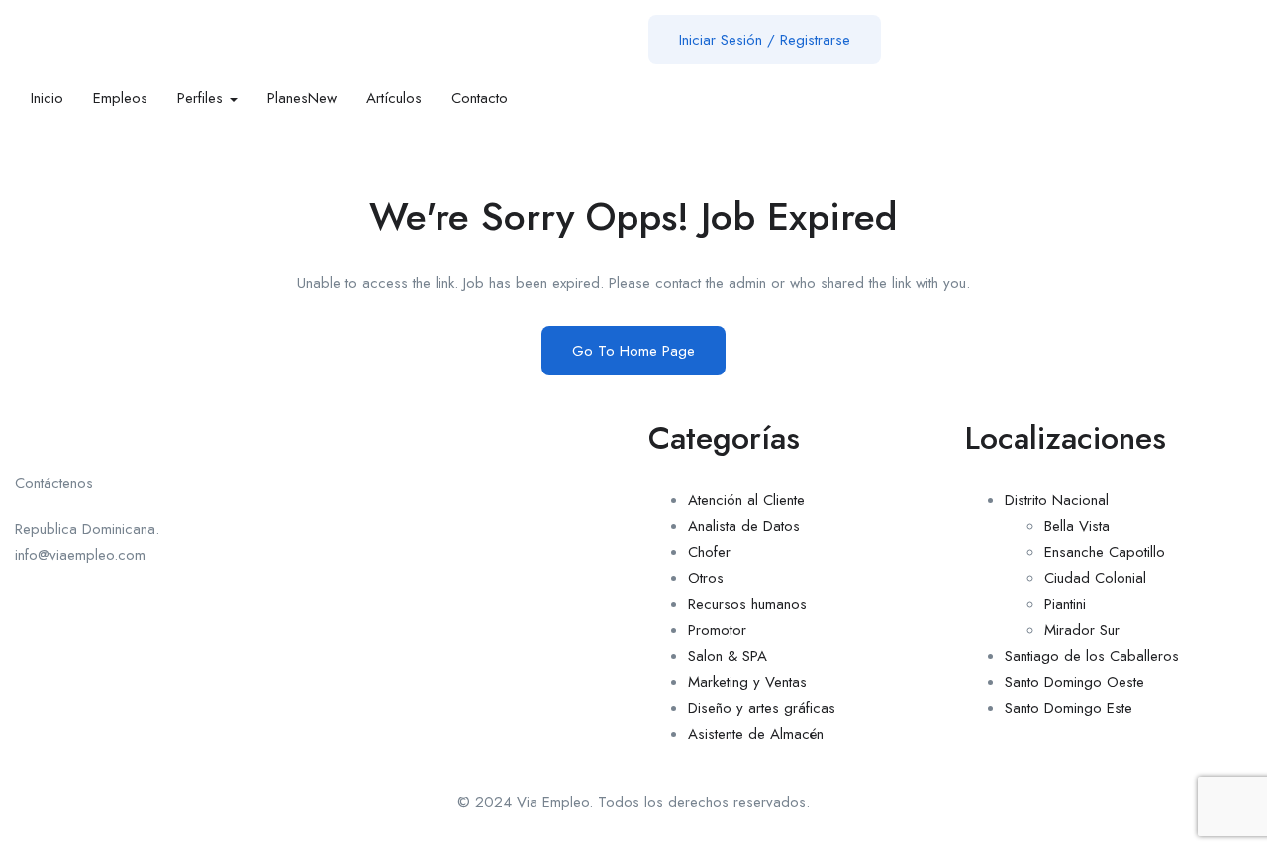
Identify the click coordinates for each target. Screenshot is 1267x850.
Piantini (1065, 604)
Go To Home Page (633, 351)
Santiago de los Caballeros (1092, 656)
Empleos (120, 98)
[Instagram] (465, 415)
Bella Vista (1077, 526)
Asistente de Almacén (756, 734)
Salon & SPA (727, 656)
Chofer (709, 552)
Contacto (479, 98)
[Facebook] (356, 415)
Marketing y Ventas (747, 681)
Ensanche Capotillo (1104, 552)
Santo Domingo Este (1068, 708)
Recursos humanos (747, 604)
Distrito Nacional (1057, 500)
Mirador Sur (1082, 630)
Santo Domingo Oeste (1074, 681)
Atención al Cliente (746, 500)
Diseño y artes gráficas (761, 708)
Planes (302, 98)
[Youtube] (411, 415)
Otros (706, 577)
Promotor (717, 630)
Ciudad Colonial (1095, 577)
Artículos (394, 98)
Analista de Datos (744, 526)
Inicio (47, 98)
